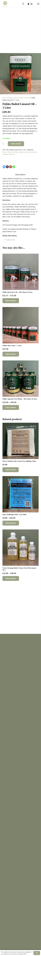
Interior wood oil (24, 152)
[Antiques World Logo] (5, 4)
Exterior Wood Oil (24, 98)
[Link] (28, 4)
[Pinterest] (10, 166)
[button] (23, 4)
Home (4, 98)
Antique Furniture (12, 98)
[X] (7, 166)
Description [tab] (20, 174)
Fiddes (16, 152)
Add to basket (16, 144)
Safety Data (10, 240)
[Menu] (38, 3)
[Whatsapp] (13, 166)
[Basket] (31, 4)
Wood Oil (12, 154)
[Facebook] (4, 166)
